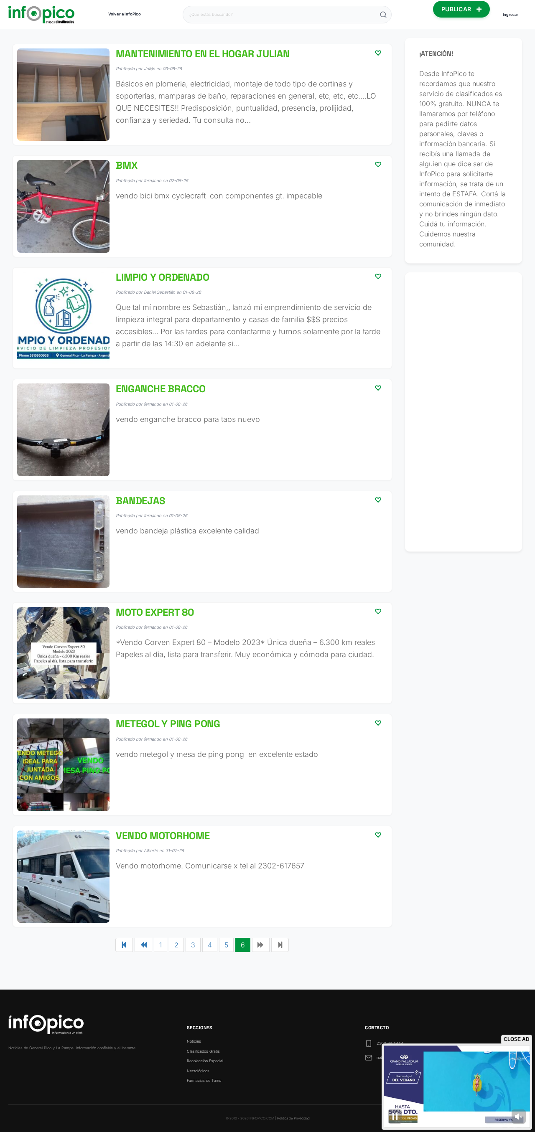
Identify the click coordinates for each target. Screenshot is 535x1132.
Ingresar (510, 14)
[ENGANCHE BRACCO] (202, 429)
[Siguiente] (261, 945)
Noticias (194, 1041)
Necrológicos (198, 1071)
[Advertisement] (463, 412)
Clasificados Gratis (203, 1051)
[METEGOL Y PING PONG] (202, 764)
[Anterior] (143, 945)
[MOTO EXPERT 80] (202, 653)
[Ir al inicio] (41, 14)
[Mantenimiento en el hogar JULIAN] (202, 94)
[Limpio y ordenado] (202, 318)
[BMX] (202, 206)
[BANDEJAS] (202, 541)
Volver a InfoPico (124, 14)
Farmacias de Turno (204, 1080)
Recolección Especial (205, 1060)
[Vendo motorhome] (202, 876)
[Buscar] (383, 14)
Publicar (457, 9)
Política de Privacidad (293, 1118)
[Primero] (124, 945)
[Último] (280, 945)
